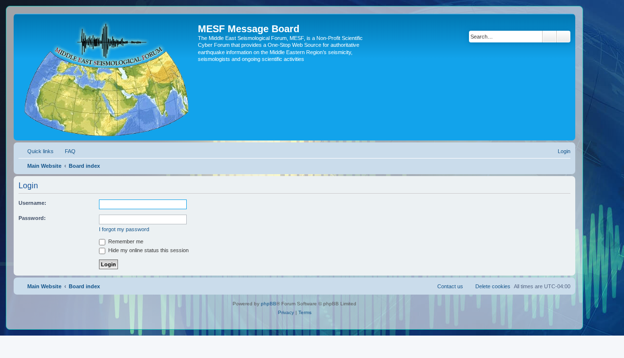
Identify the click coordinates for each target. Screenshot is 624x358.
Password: (32, 218)
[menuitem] (66, 151)
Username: (32, 203)
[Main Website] (107, 77)
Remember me (125, 241)
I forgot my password (124, 229)
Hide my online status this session (148, 250)
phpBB (268, 303)
